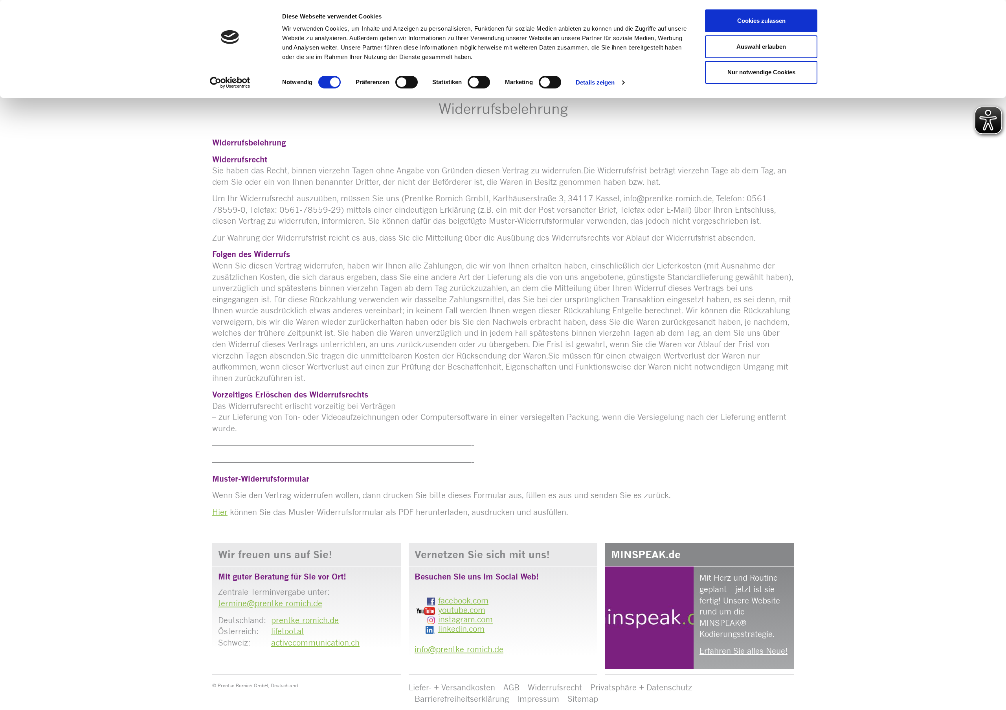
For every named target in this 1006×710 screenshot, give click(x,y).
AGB (511, 687)
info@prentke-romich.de (459, 649)
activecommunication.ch (315, 642)
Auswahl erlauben (761, 46)
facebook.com (463, 600)
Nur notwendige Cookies (761, 72)
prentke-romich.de (305, 620)
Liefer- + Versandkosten (452, 687)
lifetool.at (287, 631)
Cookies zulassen (761, 20)
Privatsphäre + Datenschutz (641, 687)
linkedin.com (461, 629)
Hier (220, 512)
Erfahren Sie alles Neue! (743, 651)
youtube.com (461, 610)
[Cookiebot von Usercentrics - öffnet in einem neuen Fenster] (230, 82)
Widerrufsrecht (555, 687)
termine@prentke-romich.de (270, 603)
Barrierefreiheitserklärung (462, 699)
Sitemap (582, 699)
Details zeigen (595, 82)
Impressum (538, 699)
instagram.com (465, 619)
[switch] (406, 82)
